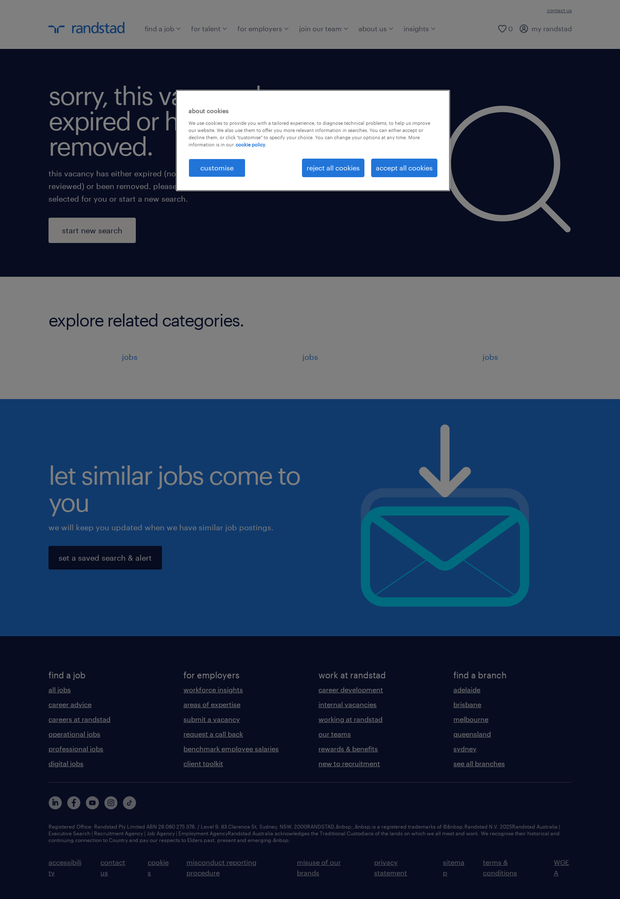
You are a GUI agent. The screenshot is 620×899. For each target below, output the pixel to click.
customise (217, 168)
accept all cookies (404, 168)
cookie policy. (251, 144)
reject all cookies (333, 168)
